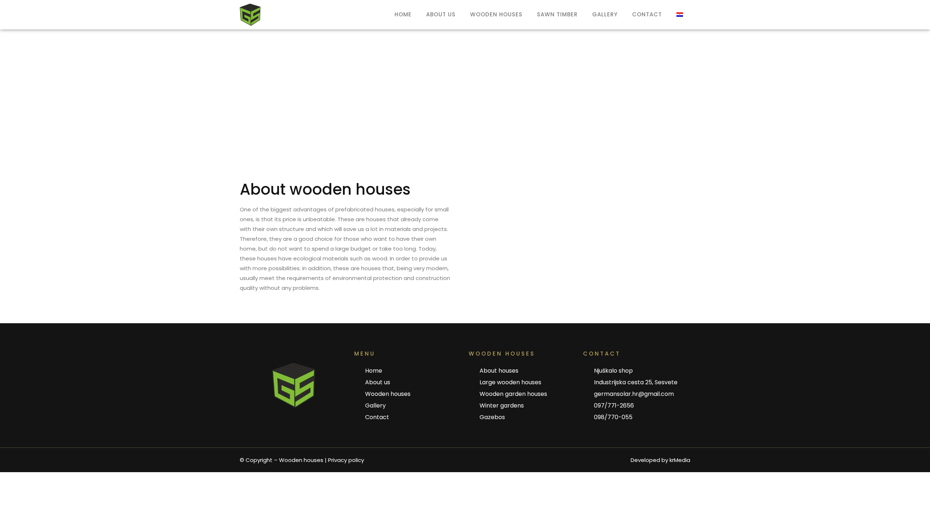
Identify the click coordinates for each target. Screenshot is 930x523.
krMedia (680, 460)
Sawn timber (557, 14)
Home (403, 14)
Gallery (605, 14)
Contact (647, 14)
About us (441, 14)
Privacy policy (346, 460)
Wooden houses (496, 14)
